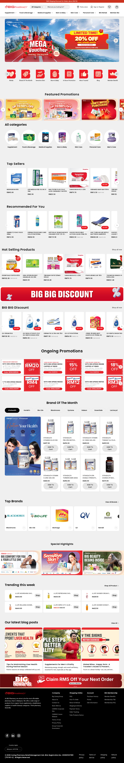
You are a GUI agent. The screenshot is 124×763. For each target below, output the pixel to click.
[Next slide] (121, 109)
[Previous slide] (3, 109)
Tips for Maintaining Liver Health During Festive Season (21, 665)
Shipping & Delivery (76, 706)
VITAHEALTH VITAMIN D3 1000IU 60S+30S (90, 439)
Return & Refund (75, 703)
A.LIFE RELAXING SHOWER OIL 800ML (24, 605)
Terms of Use (56, 720)
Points (89, 699)
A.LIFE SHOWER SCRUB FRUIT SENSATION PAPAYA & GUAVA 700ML (100, 605)
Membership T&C (110, 699)
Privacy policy (81, 756)
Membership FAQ (110, 703)
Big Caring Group (57, 696)
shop (38, 595)
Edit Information (92, 703)
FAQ (71, 696)
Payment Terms (75, 709)
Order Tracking (74, 712)
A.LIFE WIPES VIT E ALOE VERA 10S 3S (63, 605)
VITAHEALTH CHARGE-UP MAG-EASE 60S (108, 477)
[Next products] (117, 182)
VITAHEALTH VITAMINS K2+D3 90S (50, 439)
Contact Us (55, 703)
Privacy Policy (56, 723)
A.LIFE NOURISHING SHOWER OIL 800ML (24, 593)
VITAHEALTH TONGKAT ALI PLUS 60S (108, 439)
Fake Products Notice (77, 715)
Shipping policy (104, 756)
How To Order (74, 699)
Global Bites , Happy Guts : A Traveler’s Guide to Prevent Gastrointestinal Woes (96, 665)
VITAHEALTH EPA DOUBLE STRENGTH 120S (89, 477)
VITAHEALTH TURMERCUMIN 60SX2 (70, 477)
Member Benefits (110, 696)
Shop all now (117, 250)
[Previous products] (7, 182)
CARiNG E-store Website (57, 715)
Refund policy (114, 756)
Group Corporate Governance (57, 727)
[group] (12, 140)
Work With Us (56, 706)
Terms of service (92, 756)
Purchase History (92, 696)
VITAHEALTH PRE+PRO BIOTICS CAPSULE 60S (69, 439)
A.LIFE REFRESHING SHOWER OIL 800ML (62, 593)
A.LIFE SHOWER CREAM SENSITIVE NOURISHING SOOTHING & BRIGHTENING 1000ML (101, 593)
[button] (10, 13)
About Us (55, 699)
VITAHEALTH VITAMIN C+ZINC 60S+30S (50, 477)
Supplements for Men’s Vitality (59, 664)
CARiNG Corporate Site (58, 710)
